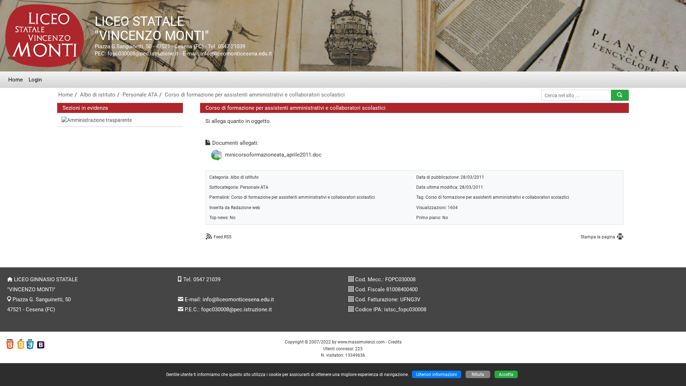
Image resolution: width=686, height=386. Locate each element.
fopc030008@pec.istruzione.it (236, 309)
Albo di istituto (97, 94)
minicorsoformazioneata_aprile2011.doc (273, 155)
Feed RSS (223, 236)
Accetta (506, 374)
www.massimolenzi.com (361, 342)
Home (15, 79)
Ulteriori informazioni (436, 374)
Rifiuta (478, 374)
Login (35, 79)
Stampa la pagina (598, 236)
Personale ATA (140, 94)
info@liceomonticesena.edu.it (238, 299)
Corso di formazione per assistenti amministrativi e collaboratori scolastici (255, 94)
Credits (395, 342)
